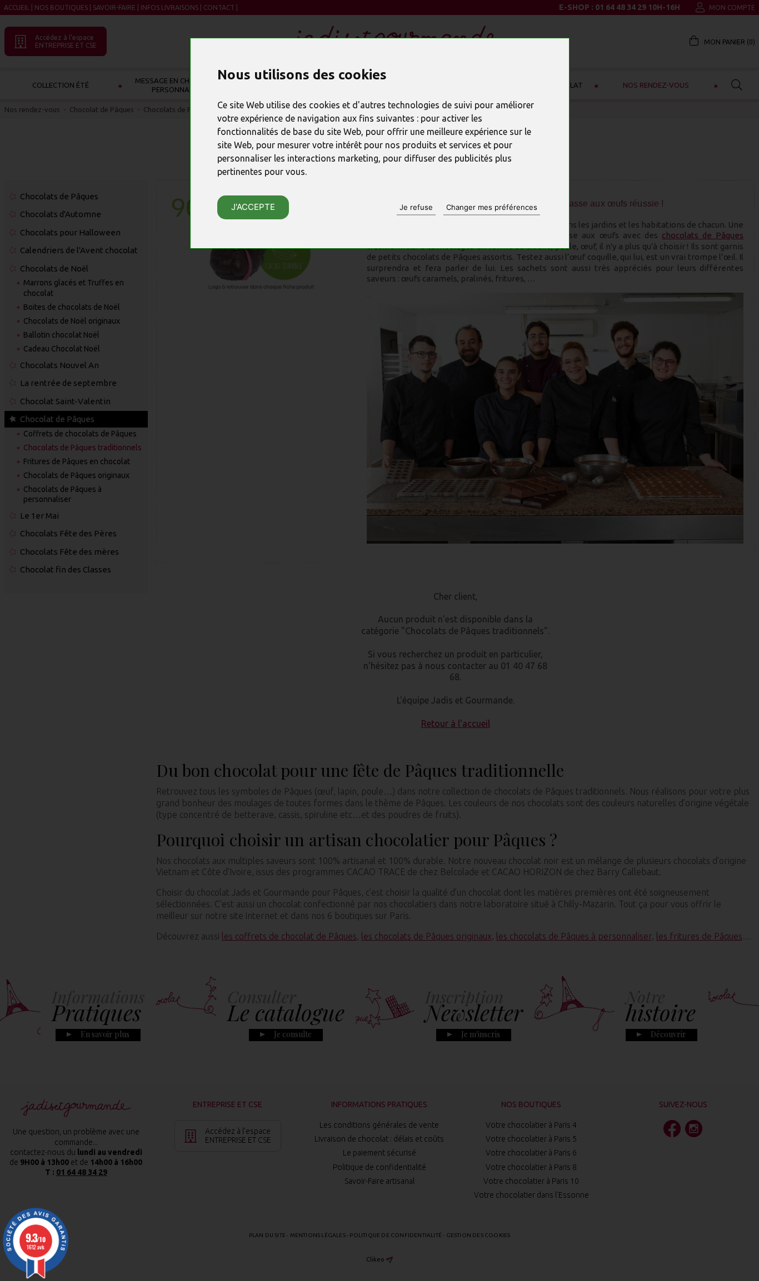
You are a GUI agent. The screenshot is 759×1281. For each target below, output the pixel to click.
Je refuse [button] (416, 207)
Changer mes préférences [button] (491, 207)
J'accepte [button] (253, 207)
